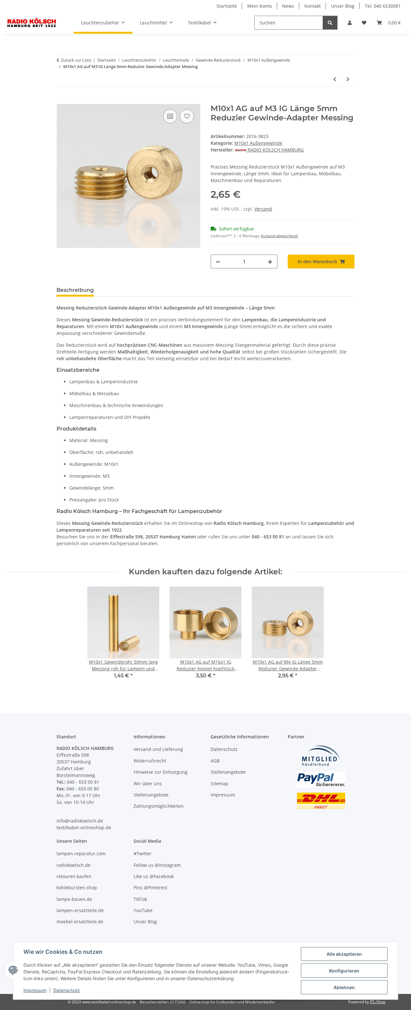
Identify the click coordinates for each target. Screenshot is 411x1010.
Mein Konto (259, 6)
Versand (263, 209)
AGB (215, 761)
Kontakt (312, 6)
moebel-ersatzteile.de (80, 922)
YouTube (143, 910)
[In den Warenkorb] (62, 100)
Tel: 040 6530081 (383, 6)
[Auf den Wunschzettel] (187, 116)
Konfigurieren (344, 970)
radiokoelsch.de (74, 865)
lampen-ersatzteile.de (80, 910)
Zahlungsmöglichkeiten (159, 806)
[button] (350, 23)
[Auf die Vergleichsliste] (170, 116)
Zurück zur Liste (76, 60)
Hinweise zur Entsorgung (161, 772)
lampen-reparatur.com (81, 853)
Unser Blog (342, 6)
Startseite (226, 6)
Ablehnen (344, 987)
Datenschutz (66, 990)
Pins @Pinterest (150, 887)
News (288, 6)
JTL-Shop (377, 1002)
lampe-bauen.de (74, 899)
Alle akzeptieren (344, 954)
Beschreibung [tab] (75, 290)
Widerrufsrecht (150, 761)
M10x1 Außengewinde (258, 143)
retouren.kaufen (74, 876)
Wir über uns (148, 783)
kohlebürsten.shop (77, 887)
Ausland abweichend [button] (279, 236)
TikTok (140, 899)
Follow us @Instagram (157, 865)
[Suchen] (330, 23)
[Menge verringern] (218, 261)
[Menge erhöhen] (270, 261)
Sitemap (219, 783)
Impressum (35, 990)
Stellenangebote (151, 795)
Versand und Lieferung (158, 749)
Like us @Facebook (154, 876)
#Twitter (143, 853)
